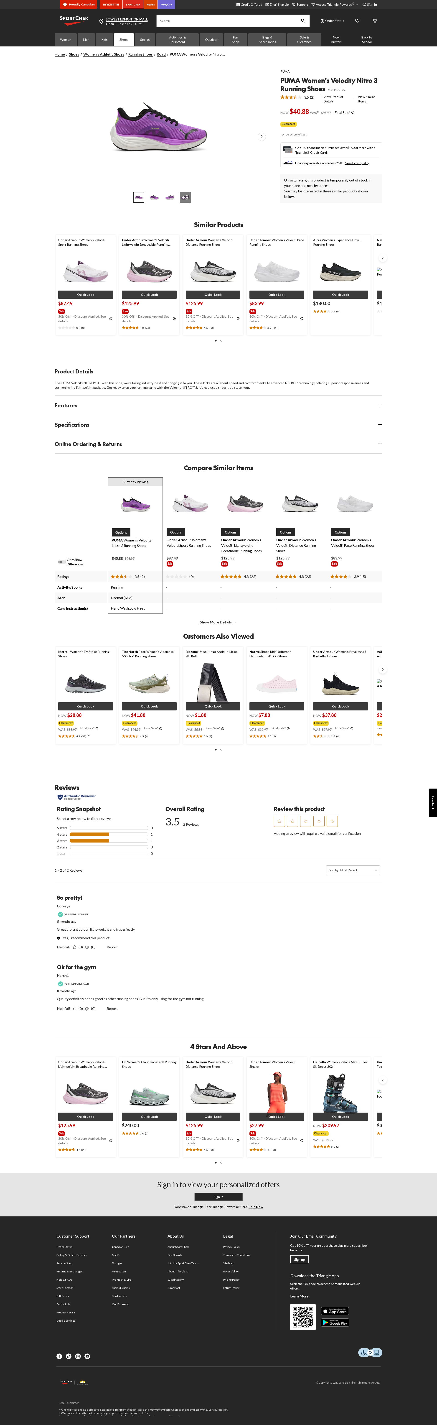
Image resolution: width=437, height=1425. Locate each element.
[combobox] (356, 870)
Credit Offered (251, 4)
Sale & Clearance (304, 39)
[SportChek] (133, 4)
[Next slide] (383, 258)
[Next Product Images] (262, 137)
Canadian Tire (120, 1247)
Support (302, 4)
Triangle (117, 1263)
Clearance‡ (288, 124)
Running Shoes (140, 54)
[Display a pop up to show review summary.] (89, 737)
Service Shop (64, 1263)
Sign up (299, 1260)
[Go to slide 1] (138, 197)
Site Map (228, 1263)
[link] (299, 97)
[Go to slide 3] (169, 197)
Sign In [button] (372, 4)
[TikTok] (68, 1356)
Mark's (116, 1255)
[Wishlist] (357, 21)
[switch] (64, 562)
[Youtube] (87, 1356)
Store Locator (64, 1288)
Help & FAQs (64, 1279)
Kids (104, 39)
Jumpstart (174, 1288)
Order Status (334, 21)
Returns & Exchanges (69, 1271)
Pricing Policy (231, 1279)
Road (161, 54)
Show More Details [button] (216, 622)
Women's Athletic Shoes (103, 54)
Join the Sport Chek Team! (183, 1263)
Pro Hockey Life (121, 1279)
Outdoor (211, 39)
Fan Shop (235, 39)
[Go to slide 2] (154, 197)
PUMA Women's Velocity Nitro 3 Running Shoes (328, 84)
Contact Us (63, 1304)
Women (65, 39)
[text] (85, 328)
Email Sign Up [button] (279, 4)
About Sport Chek (178, 1247)
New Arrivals (336, 39)
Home (60, 54)
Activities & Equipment (177, 39)
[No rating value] (177, 576)
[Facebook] (59, 1356)
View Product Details (333, 99)
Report (112, 947)
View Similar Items (366, 99)
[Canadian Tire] (111, 4)
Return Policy (231, 1288)
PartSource (119, 1271)
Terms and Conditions (236, 1255)
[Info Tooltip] (352, 112)
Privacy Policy (231, 1247)
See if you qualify (357, 163)
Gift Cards (62, 1296)
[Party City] (166, 4)
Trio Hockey (119, 1296)
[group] (85, 310)
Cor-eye (64, 906)
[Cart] (374, 21)
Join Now (256, 1207)
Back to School (366, 39)
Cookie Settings (65, 1320)
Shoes (123, 39)
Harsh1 (63, 975)
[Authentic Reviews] (76, 797)
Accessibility (231, 1271)
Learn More (299, 1296)
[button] (303, 21)
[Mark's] (151, 4)
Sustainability (176, 1279)
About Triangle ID (178, 1271)
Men (86, 39)
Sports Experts (121, 1288)
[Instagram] (78, 1356)
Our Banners (120, 1304)
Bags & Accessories (267, 39)
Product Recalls (66, 1312)
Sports (145, 39)
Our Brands (175, 1255)
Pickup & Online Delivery (71, 1255)
